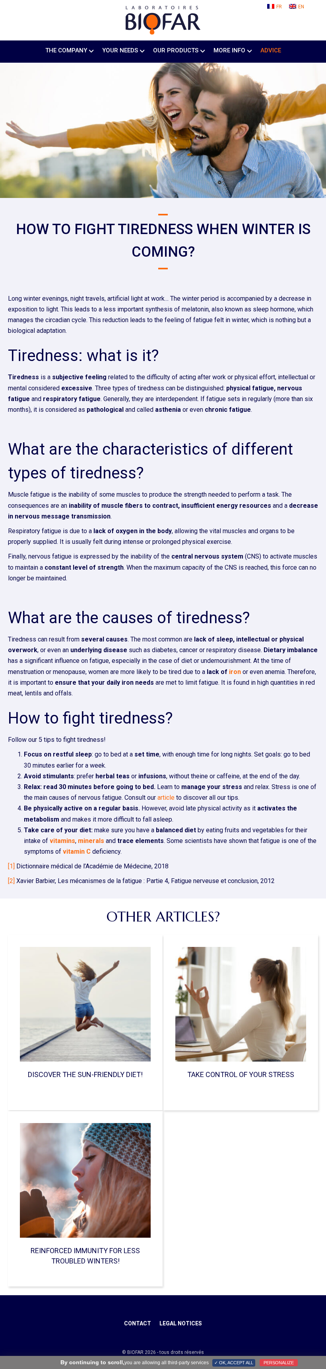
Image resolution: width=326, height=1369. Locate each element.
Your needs (120, 50)
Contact (137, 1323)
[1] (11, 866)
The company (66, 50)
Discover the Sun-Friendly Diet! (85, 1074)
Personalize (279, 1362)
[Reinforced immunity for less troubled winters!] (85, 1180)
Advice (270, 50)
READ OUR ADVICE (175, 1091)
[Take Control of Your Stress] (240, 1003)
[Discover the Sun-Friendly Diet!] (85, 1003)
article (166, 797)
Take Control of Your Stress (240, 1074)
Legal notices (180, 1323)
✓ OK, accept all (233, 1362)
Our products (175, 50)
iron (235, 672)
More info (229, 50)
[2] (11, 881)
